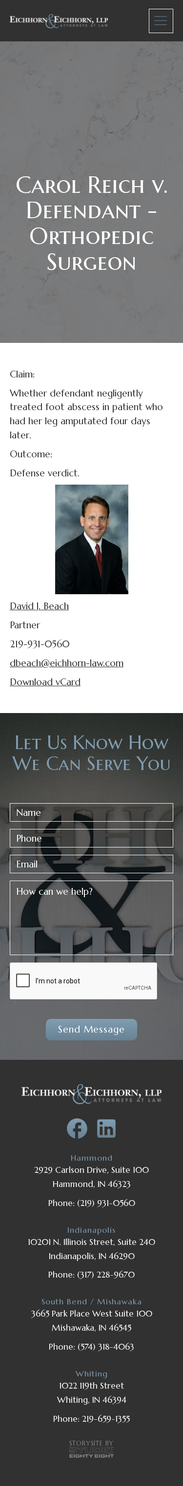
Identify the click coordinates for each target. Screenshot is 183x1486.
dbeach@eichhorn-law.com (66, 663)
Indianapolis (91, 1230)
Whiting (92, 1374)
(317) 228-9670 (106, 1274)
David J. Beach (39, 606)
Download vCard (45, 682)
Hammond (92, 1158)
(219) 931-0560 (106, 1203)
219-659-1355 (106, 1418)
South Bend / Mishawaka (91, 1302)
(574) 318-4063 (106, 1346)
